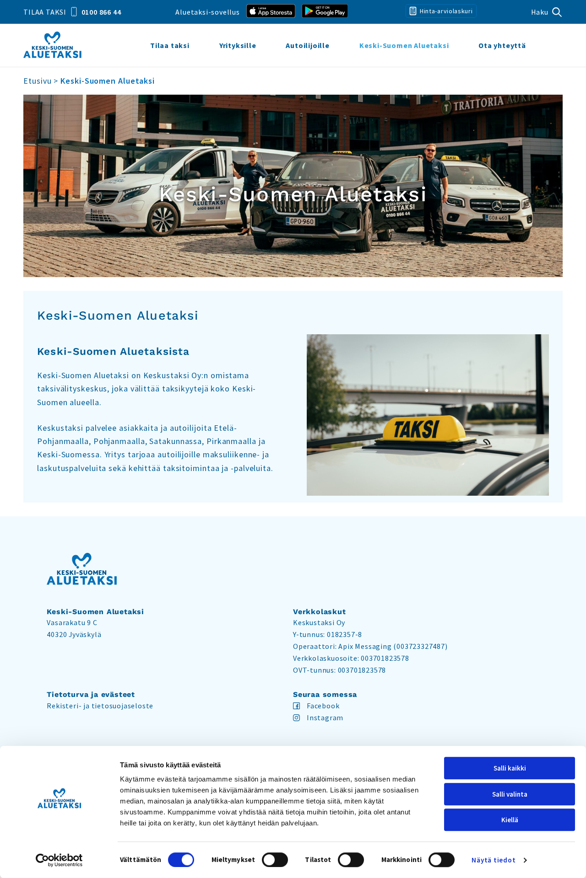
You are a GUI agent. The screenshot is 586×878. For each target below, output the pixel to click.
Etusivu (37, 80)
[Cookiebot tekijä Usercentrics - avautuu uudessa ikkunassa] (59, 860)
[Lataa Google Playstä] (324, 12)
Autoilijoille (307, 45)
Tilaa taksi (170, 45)
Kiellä (509, 819)
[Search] (547, 12)
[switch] (275, 859)
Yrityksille (237, 45)
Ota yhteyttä (502, 45)
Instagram (325, 717)
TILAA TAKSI (72, 11)
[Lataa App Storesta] (270, 12)
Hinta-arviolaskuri (445, 11)
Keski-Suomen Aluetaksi (404, 45)
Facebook (323, 705)
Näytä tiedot (493, 860)
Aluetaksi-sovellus (207, 11)
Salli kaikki (510, 768)
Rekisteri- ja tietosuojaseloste (100, 705)
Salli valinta (509, 794)
